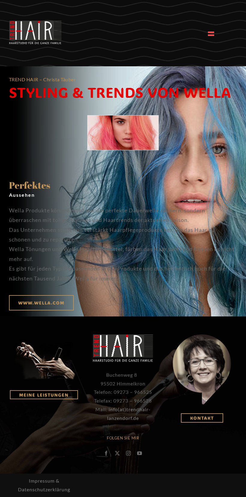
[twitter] (117, 453)
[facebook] (106, 453)
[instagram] (128, 453)
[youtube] (139, 453)
